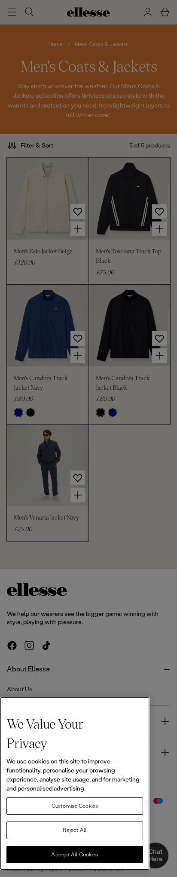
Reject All (74, 830)
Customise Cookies (75, 806)
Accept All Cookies (74, 855)
